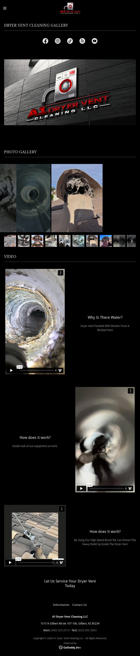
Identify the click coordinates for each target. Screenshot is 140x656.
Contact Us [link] (79, 605)
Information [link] (61, 605)
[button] (11, 8)
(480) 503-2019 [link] (60, 630)
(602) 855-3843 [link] (87, 630)
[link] (70, 8)
